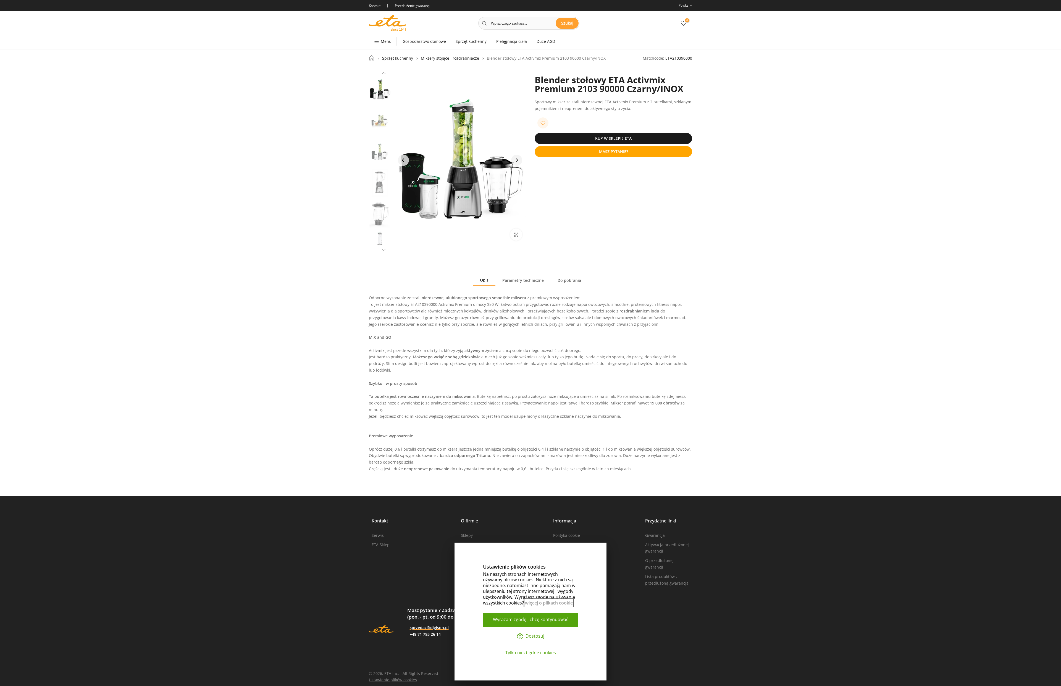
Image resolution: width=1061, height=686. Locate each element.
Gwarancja (655, 535)
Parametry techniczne (523, 280)
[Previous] (383, 74)
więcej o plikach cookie (549, 603)
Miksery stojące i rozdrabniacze (450, 58)
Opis (484, 280)
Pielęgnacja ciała (511, 41)
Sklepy (467, 535)
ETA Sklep (381, 544)
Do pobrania (569, 280)
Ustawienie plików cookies (393, 679)
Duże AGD (546, 41)
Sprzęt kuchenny (471, 41)
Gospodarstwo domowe (424, 41)
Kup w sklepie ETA (613, 138)
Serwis (378, 535)
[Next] (383, 249)
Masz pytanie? (613, 151)
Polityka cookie (566, 535)
